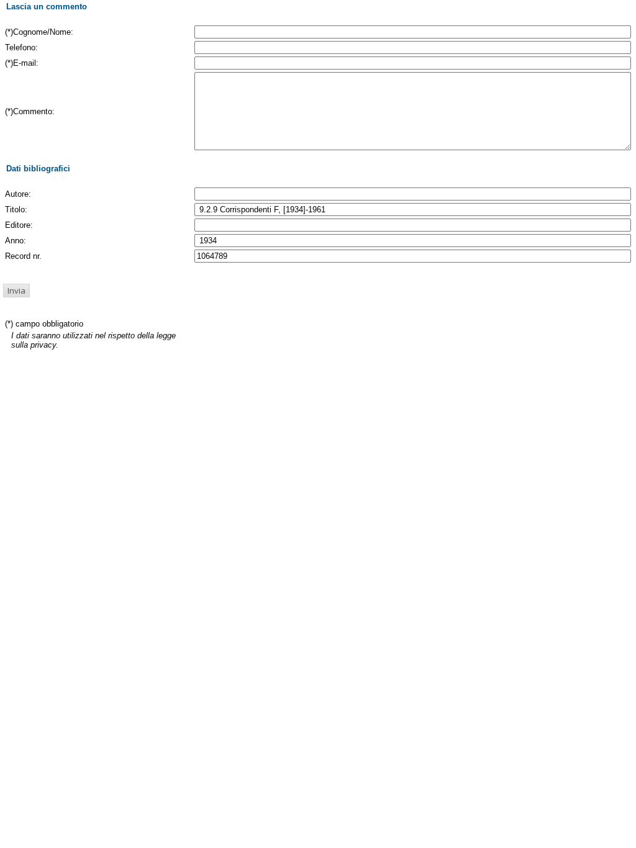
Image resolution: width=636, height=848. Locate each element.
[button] (16, 290)
